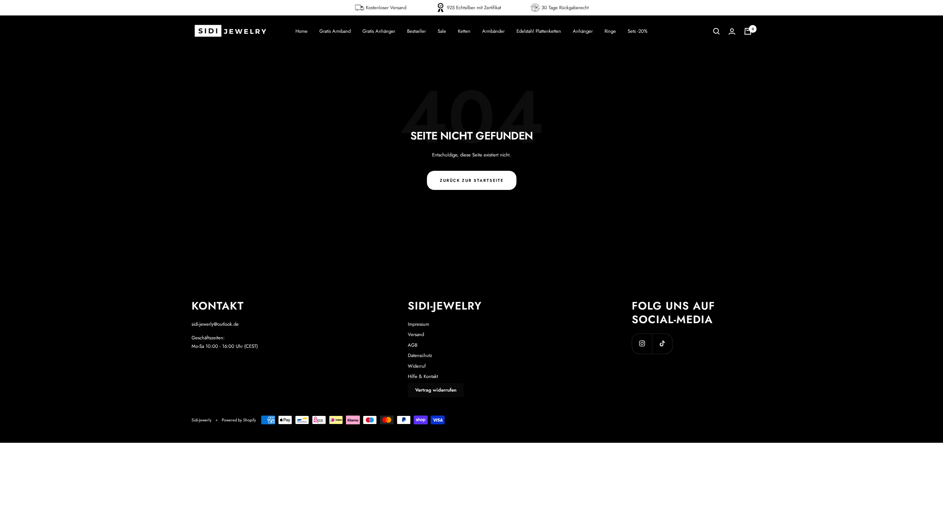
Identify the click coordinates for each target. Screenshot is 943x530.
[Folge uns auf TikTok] (662, 343)
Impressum (418, 324)
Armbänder (493, 31)
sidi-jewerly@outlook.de (215, 324)
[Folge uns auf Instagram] (642, 343)
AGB (412, 345)
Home (301, 31)
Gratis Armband (335, 31)
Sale (442, 31)
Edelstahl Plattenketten (538, 31)
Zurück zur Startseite (472, 180)
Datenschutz (420, 355)
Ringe (610, 31)
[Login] (732, 31)
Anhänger (583, 31)
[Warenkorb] (747, 31)
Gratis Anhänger (378, 31)
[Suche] (716, 31)
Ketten (464, 31)
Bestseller (416, 31)
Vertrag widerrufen (435, 389)
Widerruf (417, 366)
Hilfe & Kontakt (423, 376)
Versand (416, 334)
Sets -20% (638, 31)
